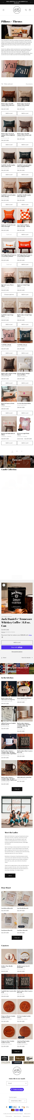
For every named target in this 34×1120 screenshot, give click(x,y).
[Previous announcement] (3, 2)
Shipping (3, 632)
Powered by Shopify (18, 1113)
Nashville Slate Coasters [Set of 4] (8, 991)
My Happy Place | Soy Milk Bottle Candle (8, 492)
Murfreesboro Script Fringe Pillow (24, 315)
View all (17, 577)
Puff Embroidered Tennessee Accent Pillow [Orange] (24, 255)
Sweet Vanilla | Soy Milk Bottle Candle (7, 519)
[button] (3, 10)
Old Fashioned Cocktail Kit (24, 777)
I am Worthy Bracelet (22, 908)
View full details (26, 657)
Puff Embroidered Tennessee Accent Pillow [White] (8, 255)
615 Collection (10, 1113)
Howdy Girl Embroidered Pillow (8, 434)
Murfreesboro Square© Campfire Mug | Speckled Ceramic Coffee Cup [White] (8, 752)
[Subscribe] (26, 1083)
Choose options (9, 294)
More (10, 875)
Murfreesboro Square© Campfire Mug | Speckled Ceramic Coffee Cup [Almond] (23, 725)
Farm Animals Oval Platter (24, 698)
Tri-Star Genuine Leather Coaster (24, 1016)
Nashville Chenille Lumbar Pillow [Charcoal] (8, 165)
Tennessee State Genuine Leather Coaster (7, 1041)
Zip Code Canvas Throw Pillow (7, 285)
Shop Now (17, 463)
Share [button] (4, 657)
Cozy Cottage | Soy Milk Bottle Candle (23, 492)
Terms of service (17, 1116)
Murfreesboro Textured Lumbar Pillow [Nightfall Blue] (8, 135)
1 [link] (12, 451)
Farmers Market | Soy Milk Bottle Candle (8, 544)
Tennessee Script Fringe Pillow (23, 285)
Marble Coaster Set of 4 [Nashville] (23, 966)
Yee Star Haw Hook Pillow (24, 403)
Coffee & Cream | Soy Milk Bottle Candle (24, 519)
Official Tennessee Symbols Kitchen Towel (8, 724)
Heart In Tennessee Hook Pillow (7, 404)
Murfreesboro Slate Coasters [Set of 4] (25, 751)
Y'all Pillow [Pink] (6, 344)
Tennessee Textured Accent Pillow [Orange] (8, 225)
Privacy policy (9, 1116)
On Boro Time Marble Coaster (7, 966)
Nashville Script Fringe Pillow (7, 315)
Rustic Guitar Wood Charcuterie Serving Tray (8, 699)
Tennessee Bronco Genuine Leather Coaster (8, 1016)
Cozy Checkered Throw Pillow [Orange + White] (23, 225)
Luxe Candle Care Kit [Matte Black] (24, 569)
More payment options (17, 651)
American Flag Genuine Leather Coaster (23, 1041)
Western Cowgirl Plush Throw (23, 434)
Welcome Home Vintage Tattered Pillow (23, 374)
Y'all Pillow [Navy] (22, 344)
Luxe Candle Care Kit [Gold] (8, 568)
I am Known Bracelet (6, 930)
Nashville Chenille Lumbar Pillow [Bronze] (24, 195)
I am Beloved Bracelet (7, 908)
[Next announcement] (31, 2)
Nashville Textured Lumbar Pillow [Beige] (8, 195)
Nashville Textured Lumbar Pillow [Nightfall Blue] (24, 165)
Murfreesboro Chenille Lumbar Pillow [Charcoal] (24, 134)
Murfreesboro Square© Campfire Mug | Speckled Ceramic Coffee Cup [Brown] (9, 779)
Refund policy (27, 1113)
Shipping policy (26, 1116)
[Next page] (22, 451)
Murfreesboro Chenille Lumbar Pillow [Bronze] (7, 104)
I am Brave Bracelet (22, 930)
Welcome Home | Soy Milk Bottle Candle (24, 544)
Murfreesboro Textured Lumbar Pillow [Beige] (23, 104)
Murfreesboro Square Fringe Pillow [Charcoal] (8, 374)
